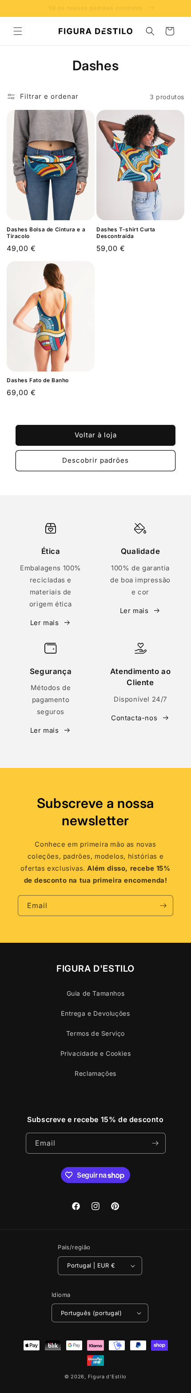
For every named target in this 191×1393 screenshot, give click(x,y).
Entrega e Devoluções (95, 1013)
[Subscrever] (163, 905)
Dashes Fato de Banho (38, 380)
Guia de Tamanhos (96, 993)
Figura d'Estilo (107, 1376)
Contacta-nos (134, 718)
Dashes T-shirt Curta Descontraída (125, 233)
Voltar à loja (96, 435)
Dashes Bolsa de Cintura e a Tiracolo (46, 233)
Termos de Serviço (95, 1033)
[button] (18, 31)
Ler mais (44, 622)
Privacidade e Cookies (95, 1053)
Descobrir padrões (95, 460)
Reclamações (95, 1073)
